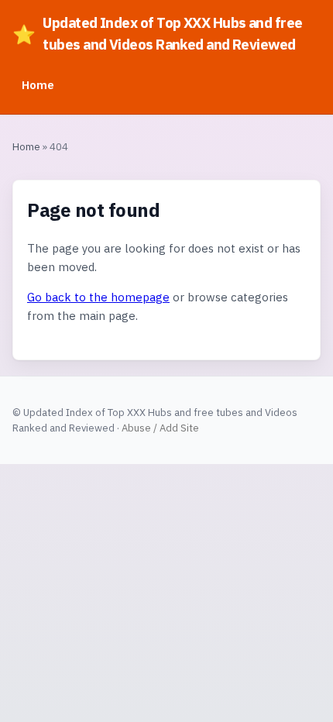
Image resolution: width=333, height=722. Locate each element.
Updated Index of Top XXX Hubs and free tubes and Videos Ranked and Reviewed (157, 33)
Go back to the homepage (98, 297)
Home (38, 84)
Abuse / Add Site (160, 428)
